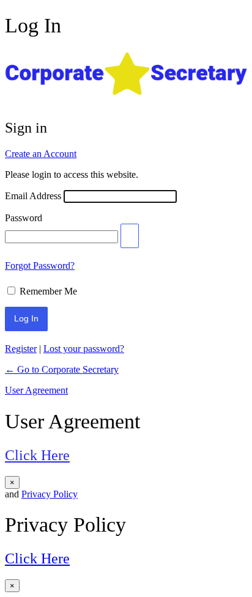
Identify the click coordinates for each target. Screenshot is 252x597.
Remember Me (48, 291)
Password (23, 218)
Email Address (33, 196)
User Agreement (36, 390)
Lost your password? (83, 348)
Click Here (37, 455)
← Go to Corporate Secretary (62, 369)
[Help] (87, 288)
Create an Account (40, 153)
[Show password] (129, 236)
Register (21, 348)
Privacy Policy (49, 494)
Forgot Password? (40, 265)
